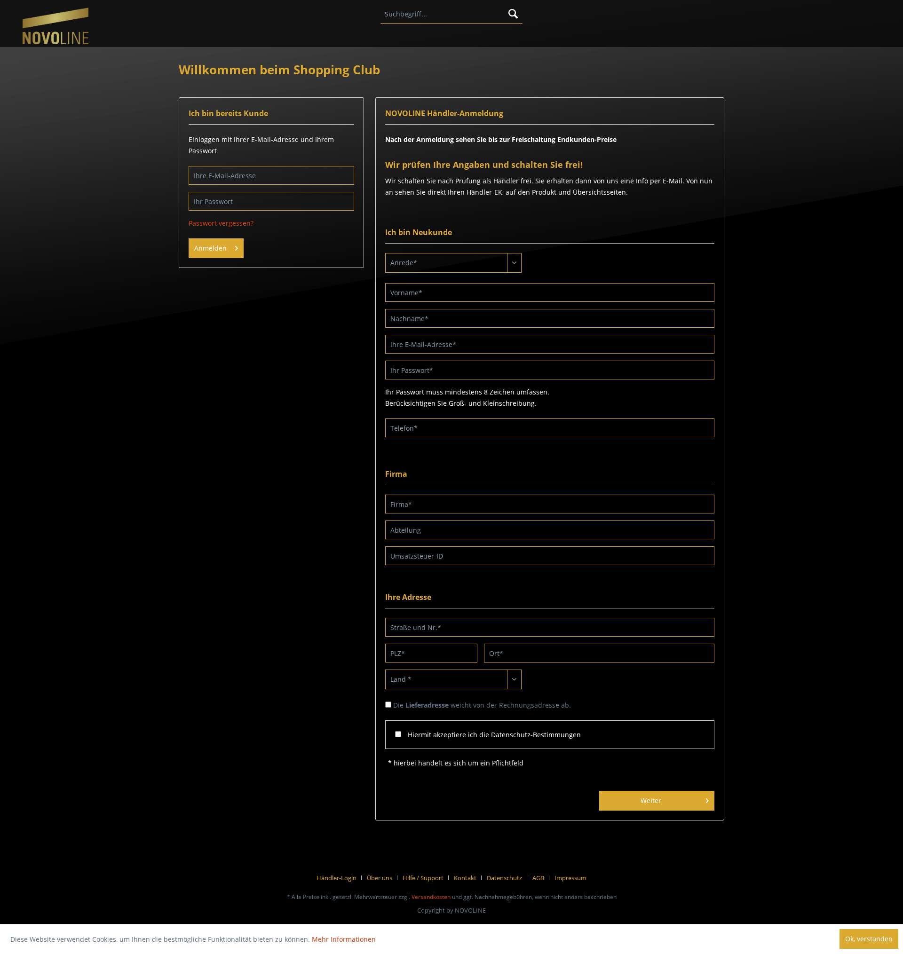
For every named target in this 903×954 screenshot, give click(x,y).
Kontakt (465, 878)
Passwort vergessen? (221, 223)
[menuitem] (451, 14)
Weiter (651, 800)
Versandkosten (431, 897)
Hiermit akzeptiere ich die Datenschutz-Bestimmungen (494, 734)
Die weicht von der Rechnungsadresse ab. (482, 705)
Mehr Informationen (344, 939)
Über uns (379, 878)
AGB (538, 878)
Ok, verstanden (869, 938)
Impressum (570, 878)
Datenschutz (504, 878)
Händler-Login (336, 878)
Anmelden (210, 248)
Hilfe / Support (423, 878)
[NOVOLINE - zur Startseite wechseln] (55, 27)
